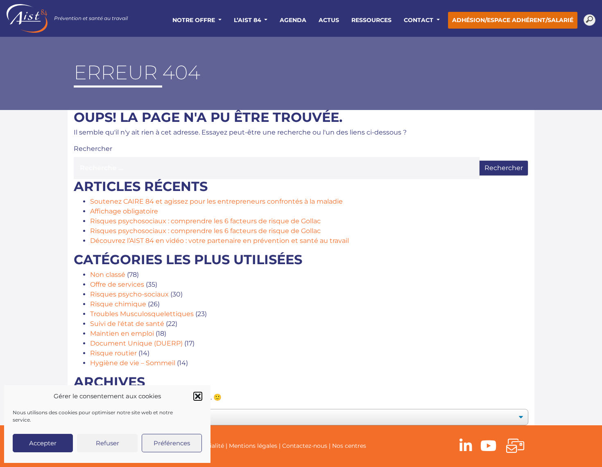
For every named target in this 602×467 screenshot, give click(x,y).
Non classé (107, 274)
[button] (198, 396)
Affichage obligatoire (124, 211)
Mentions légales (253, 445)
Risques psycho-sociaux (129, 294)
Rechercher (93, 149)
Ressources (371, 20)
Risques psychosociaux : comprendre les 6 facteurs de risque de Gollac (205, 221)
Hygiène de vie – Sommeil (132, 363)
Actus (329, 20)
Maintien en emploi (122, 333)
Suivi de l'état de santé (127, 324)
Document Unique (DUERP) (136, 343)
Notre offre (194, 20)
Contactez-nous (304, 445)
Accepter (43, 443)
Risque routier (113, 353)
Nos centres (349, 445)
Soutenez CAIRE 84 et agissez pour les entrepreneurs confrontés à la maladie (216, 201)
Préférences (172, 443)
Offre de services (117, 284)
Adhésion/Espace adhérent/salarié (512, 20)
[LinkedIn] (465, 446)
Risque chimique (118, 304)
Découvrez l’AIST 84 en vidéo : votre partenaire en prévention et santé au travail (219, 241)
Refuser (107, 443)
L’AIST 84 (248, 20)
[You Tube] (488, 446)
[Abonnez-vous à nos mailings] (515, 446)
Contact (419, 20)
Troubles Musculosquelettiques (142, 314)
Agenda (293, 20)
